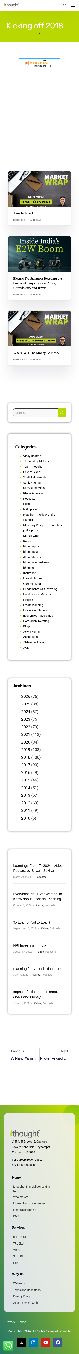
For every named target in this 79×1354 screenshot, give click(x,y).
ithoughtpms (31, 546)
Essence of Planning (36, 610)
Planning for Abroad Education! (37, 969)
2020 (25, 742)
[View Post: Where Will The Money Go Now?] (39, 328)
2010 (25, 818)
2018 (25, 757)
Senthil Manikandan (36, 245)
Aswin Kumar (31, 631)
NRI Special (30, 509)
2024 (25, 711)
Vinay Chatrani (32, 456)
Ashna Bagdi (31, 636)
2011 (25, 810)
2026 (25, 696)
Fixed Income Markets (37, 594)
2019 (25, 749)
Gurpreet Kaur (32, 583)
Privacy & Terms (16, 1322)
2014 (25, 787)
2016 (25, 772)
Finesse (28, 599)
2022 (25, 726)
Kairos (27, 541)
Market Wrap (31, 179)
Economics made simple (38, 615)
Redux (27, 503)
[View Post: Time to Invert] (39, 189)
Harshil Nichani (32, 578)
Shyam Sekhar (50, 179)
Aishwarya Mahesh (35, 642)
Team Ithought (32, 466)
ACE (26, 647)
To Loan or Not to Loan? (31, 922)
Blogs (18, 179)
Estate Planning (33, 605)
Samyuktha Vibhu (34, 487)
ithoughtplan (31, 551)
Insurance (29, 573)
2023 (25, 719)
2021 (25, 734)
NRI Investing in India (29, 945)
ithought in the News (36, 562)
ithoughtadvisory (34, 557)
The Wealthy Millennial (37, 461)
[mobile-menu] (72, 5)
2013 (25, 795)
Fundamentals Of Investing (40, 589)
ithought (19, 220)
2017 (25, 764)
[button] (64, 5)
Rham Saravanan (34, 493)
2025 (25, 704)
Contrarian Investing (36, 621)
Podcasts (29, 498)
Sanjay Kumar (32, 482)
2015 (25, 780)
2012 (25, 802)
